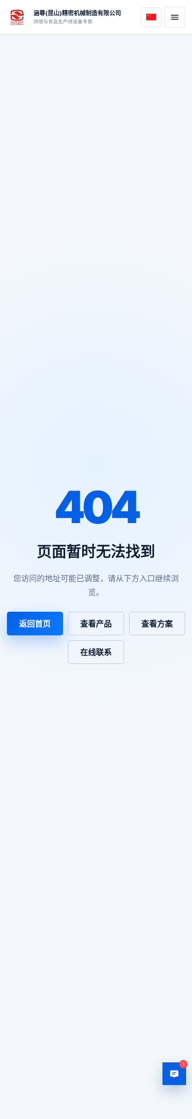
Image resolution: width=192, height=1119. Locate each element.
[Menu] (174, 17)
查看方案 (157, 623)
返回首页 (35, 623)
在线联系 (96, 652)
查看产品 (96, 623)
